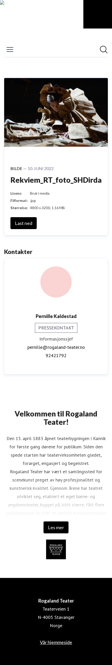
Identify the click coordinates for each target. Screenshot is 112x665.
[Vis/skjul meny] (10, 49)
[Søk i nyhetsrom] (103, 49)
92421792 (56, 355)
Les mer (56, 527)
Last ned (23, 223)
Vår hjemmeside (56, 642)
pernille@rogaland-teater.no (56, 347)
